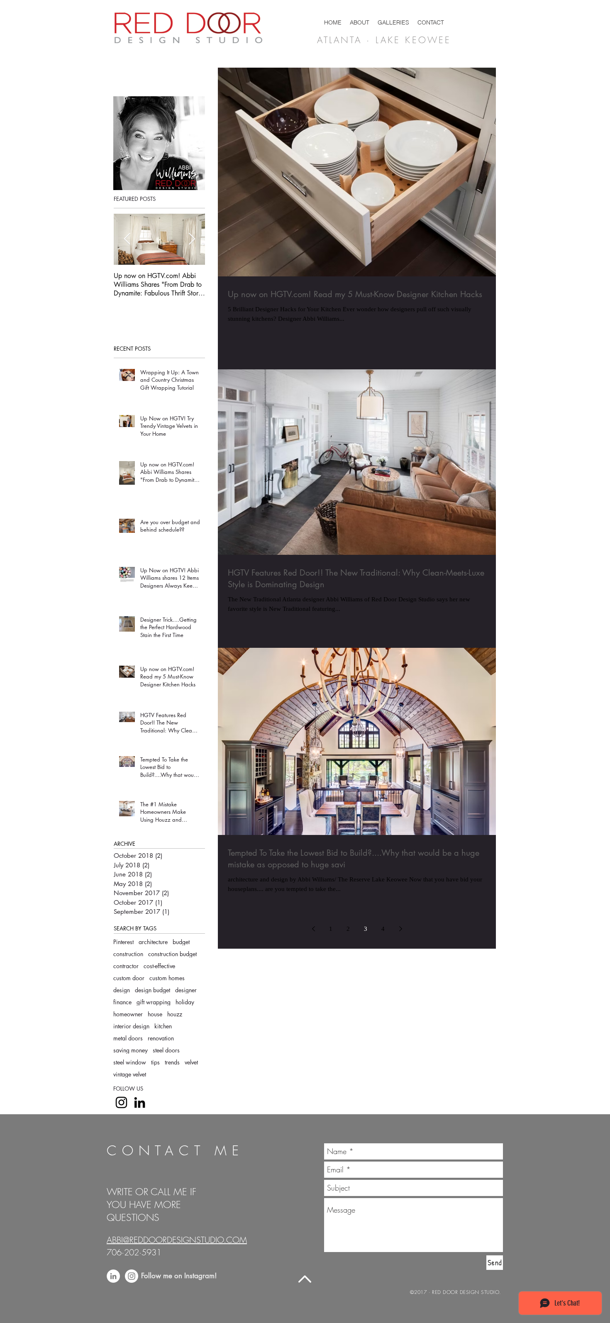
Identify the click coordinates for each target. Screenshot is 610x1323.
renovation (161, 1038)
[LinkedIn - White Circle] (113, 1276)
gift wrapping (154, 1002)
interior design (131, 1026)
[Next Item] (191, 239)
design (121, 989)
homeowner (128, 1014)
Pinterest (123, 941)
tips (155, 1062)
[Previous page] (313, 928)
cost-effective (159, 965)
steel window (129, 1062)
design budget (152, 989)
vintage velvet (129, 1074)
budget (181, 941)
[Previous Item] (127, 239)
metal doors (128, 1038)
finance (122, 1002)
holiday (185, 1002)
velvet (191, 1062)
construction (128, 953)
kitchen (163, 1026)
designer (186, 989)
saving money (130, 1050)
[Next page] (400, 928)
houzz (174, 1014)
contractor (126, 965)
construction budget (172, 953)
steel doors (166, 1050)
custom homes (167, 977)
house (155, 1014)
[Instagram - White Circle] (131, 1276)
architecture (153, 941)
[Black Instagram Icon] (121, 1102)
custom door (128, 977)
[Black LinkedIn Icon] (139, 1102)
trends (172, 1062)
